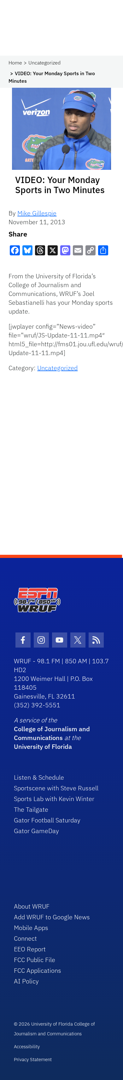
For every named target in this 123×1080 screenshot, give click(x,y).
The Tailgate (31, 809)
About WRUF (32, 906)
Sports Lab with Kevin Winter (54, 798)
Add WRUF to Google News (52, 917)
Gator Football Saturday (47, 820)
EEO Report (30, 949)
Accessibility (27, 1046)
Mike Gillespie (36, 213)
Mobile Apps (31, 927)
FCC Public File (34, 959)
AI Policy (26, 981)
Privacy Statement (33, 1059)
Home (15, 62)
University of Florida (43, 746)
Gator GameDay (36, 831)
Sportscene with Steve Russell (56, 788)
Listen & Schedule (39, 777)
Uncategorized (44, 62)
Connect (25, 938)
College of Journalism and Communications (52, 733)
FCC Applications (37, 970)
